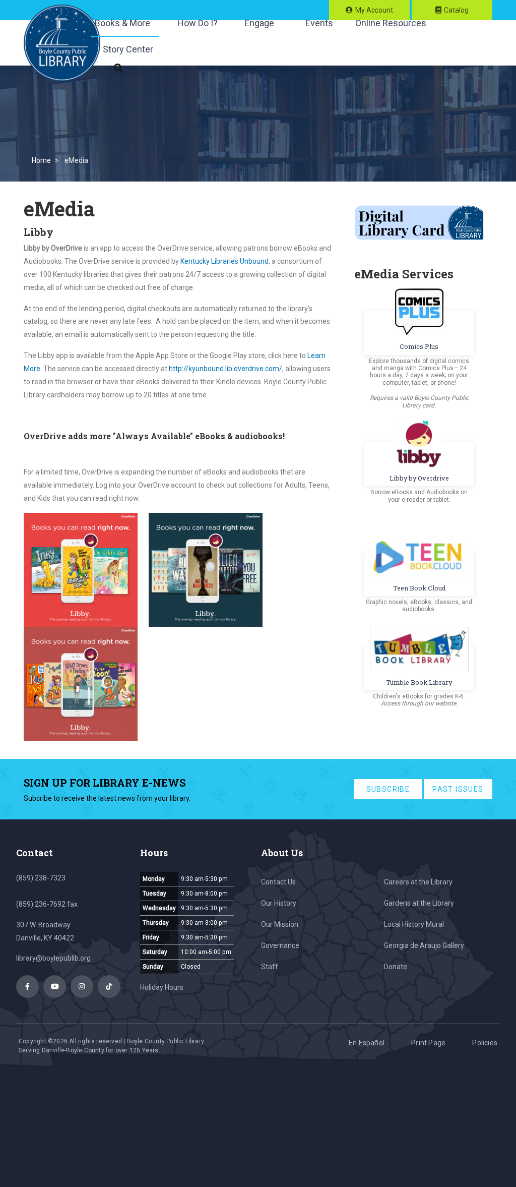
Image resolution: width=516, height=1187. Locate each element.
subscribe (388, 789)
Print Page (428, 1043)
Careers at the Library (418, 882)
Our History (278, 903)
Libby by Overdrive (419, 478)
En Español (366, 1043)
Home (41, 160)
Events (319, 23)
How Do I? (197, 23)
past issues (457, 789)
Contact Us (278, 882)
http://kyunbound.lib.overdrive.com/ (225, 369)
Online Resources (390, 23)
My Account (374, 10)
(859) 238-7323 (41, 878)
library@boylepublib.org (53, 958)
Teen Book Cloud (419, 588)
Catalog (456, 10)
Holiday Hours (161, 987)
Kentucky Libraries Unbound (224, 261)
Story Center (128, 49)
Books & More (122, 23)
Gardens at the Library (419, 903)
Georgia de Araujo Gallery (424, 945)
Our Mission (279, 924)
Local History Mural (414, 924)
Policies (484, 1043)
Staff (269, 967)
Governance (280, 945)
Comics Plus (419, 346)
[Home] (62, 43)
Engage (259, 23)
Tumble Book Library (419, 682)
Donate (395, 967)
